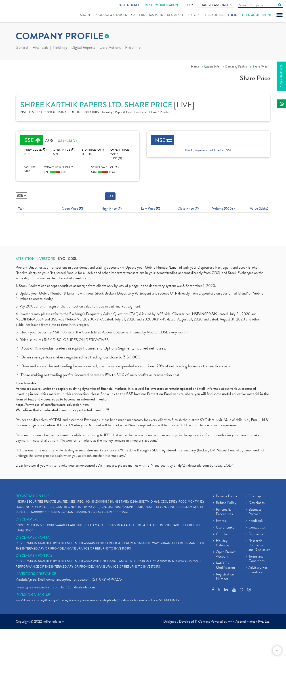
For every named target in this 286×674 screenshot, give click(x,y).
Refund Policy (226, 503)
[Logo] (17, 11)
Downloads (256, 503)
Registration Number (225, 576)
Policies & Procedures (224, 512)
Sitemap (254, 496)
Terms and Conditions (256, 559)
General (22, 47)
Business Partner (254, 512)
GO (110, 196)
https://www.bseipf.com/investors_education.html (53, 404)
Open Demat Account (226, 554)
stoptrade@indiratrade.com (123, 600)
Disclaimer (256, 534)
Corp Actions (110, 47)
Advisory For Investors (257, 570)
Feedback (255, 520)
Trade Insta (214, 15)
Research (175, 15)
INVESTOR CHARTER (33, 594)
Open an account (256, 15)
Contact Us (257, 527)
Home (195, 66)
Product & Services (111, 15)
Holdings (60, 47)
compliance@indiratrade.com (68, 579)
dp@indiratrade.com (194, 465)
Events (221, 520)
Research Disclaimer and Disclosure (259, 545)
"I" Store (193, 15)
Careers (138, 15)
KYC (61, 259)
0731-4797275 (110, 579)
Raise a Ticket (128, 5)
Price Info (133, 47)
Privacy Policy (226, 496)
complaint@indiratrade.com (74, 587)
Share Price (260, 66)
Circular (222, 534)
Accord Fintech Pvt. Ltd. (253, 621)
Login (233, 15)
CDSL (72, 259)
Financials (40, 47)
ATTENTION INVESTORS (35, 259)
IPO (187, 5)
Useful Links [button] (225, 527)
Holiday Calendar (222, 543)
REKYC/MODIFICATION (161, 5)
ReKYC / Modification (225, 565)
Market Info (211, 66)
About (85, 15)
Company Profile (236, 66)
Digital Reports (83, 47)
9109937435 (169, 600)
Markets (156, 15)
